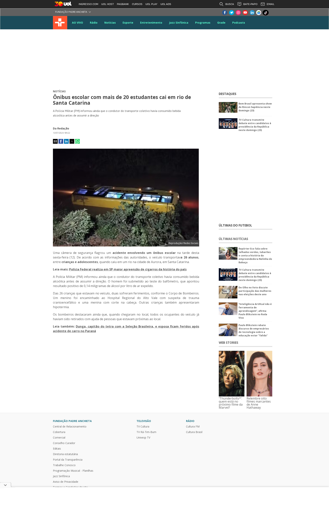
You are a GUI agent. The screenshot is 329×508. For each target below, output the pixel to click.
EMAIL (270, 4)
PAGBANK (123, 4)
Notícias (110, 22)
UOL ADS (166, 4)
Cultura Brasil (194, 432)
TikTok (266, 12)
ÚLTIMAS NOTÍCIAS (233, 239)
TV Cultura (60, 22)
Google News (259, 12)
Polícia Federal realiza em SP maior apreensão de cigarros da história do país (128, 269)
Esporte (128, 22)
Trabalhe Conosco (64, 465)
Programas (202, 22)
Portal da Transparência (67, 459)
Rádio (93, 22)
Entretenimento (151, 22)
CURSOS (137, 4)
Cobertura (59, 432)
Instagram (238, 12)
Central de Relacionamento (69, 426)
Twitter (231, 12)
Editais (57, 448)
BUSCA (229, 4)
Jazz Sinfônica (178, 22)
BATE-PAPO (250, 4)
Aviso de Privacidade (65, 481)
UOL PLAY (151, 4)
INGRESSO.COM (88, 4)
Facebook (224, 12)
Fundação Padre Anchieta (71, 12)
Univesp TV (143, 437)
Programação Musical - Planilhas (73, 470)
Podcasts (238, 22)
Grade (221, 22)
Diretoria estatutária (65, 454)
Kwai (272, 12)
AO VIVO (77, 22)
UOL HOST (107, 4)
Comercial (59, 437)
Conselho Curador (64, 443)
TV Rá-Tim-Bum (146, 432)
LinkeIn (252, 12)
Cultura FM (193, 426)
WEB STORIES (228, 343)
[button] (55, 141)
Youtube (245, 12)
